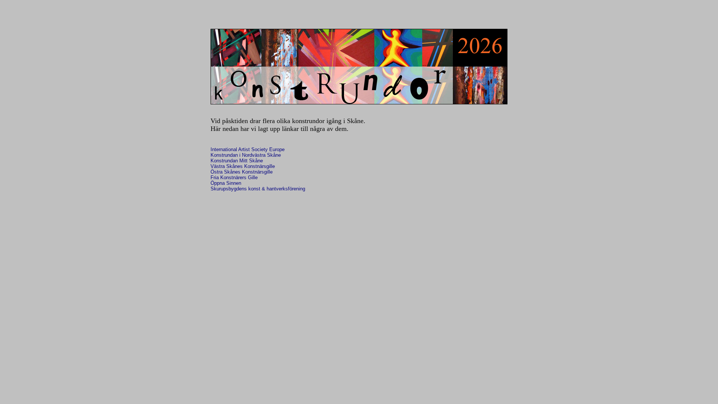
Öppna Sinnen (226, 183)
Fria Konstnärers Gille (234, 177)
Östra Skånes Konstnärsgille (242, 172)
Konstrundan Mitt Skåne (237, 160)
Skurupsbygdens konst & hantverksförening (258, 189)
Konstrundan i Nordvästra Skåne (246, 155)
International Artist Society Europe (248, 149)
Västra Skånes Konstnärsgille (243, 166)
